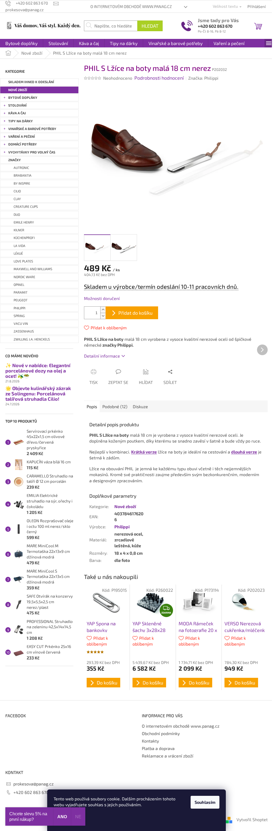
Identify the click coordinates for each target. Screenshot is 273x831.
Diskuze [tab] (140, 406)
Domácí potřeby (22, 144)
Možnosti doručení (102, 298)
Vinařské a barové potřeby (32, 129)
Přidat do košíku (135, 313)
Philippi (122, 526)
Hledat (150, 26)
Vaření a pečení (21, 137)
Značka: (203, 77)
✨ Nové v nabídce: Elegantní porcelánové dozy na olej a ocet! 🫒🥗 (37, 371)
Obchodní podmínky (161, 733)
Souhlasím (205, 802)
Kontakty (150, 740)
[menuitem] (21, 43)
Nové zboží (17, 90)
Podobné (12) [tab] (114, 406)
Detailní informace (102, 355)
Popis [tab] (92, 406)
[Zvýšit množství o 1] (103, 310)
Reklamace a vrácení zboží (167, 755)
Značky (14, 160)
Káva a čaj (17, 113)
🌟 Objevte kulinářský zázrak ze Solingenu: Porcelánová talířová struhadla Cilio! (38, 394)
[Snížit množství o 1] (103, 316)
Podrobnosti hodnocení (159, 78)
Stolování (17, 105)
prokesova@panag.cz (33, 783)
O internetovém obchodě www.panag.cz (131, 6)
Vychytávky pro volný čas (31, 152)
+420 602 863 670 (215, 26)
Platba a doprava (158, 748)
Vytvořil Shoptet (252, 819)
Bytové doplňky (22, 98)
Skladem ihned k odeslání (31, 82)
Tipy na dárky (20, 121)
